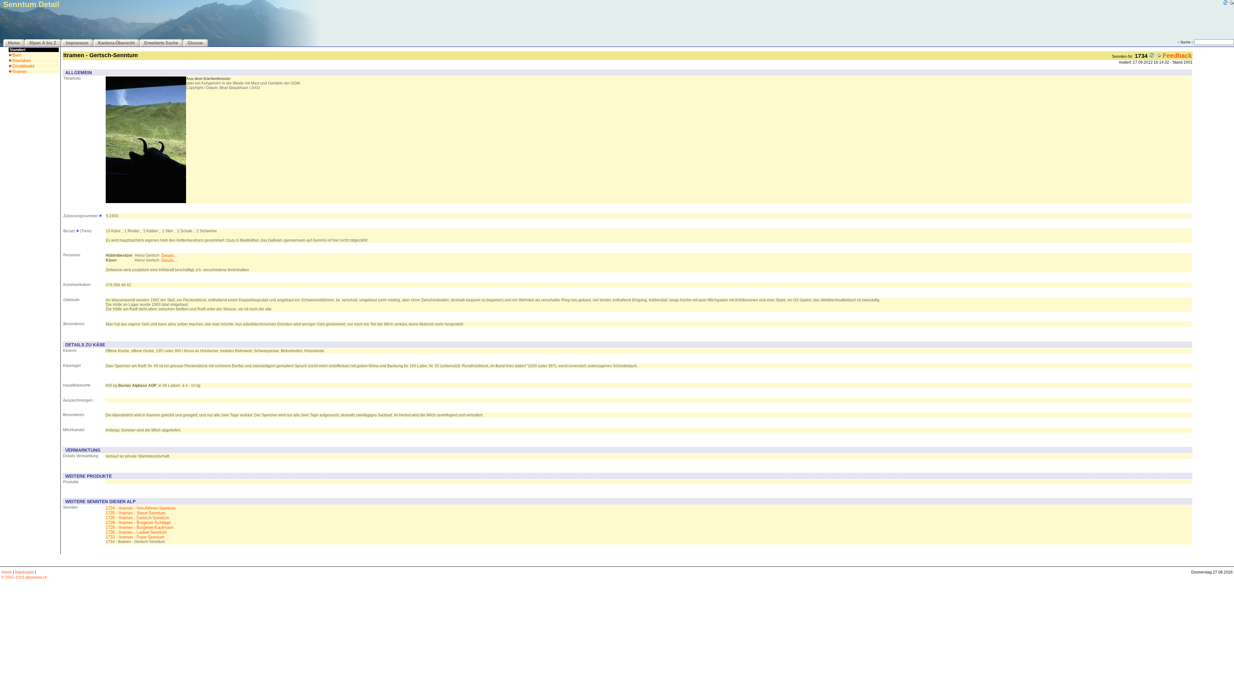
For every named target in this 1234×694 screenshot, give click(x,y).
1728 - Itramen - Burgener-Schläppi (138, 522)
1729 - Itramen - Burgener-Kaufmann (140, 527)
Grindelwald (23, 66)
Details (167, 255)
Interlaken (22, 60)
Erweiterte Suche (161, 43)
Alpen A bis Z (42, 43)
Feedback (1177, 55)
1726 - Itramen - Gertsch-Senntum (137, 517)
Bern (17, 55)
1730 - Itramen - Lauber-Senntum (136, 532)
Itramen (20, 71)
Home (14, 43)
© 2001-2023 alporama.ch (24, 577)
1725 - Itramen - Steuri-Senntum (135, 513)
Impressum (77, 43)
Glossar (195, 43)
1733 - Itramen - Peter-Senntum (135, 537)
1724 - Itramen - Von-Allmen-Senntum (141, 508)
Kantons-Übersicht (116, 43)
